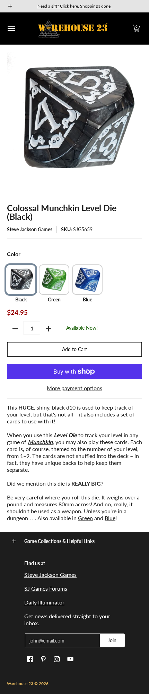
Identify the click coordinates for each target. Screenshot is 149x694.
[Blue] (87, 279)
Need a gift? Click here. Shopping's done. (74, 6)
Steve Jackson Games (29, 229)
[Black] (21, 279)
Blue (110, 518)
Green (85, 518)
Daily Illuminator (44, 602)
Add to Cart (74, 349)
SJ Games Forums (45, 588)
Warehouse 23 (20, 683)
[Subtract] (15, 328)
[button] (136, 28)
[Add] (48, 328)
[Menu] (11, 28)
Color (13, 254)
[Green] (54, 279)
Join (112, 640)
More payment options (74, 388)
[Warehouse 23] (72, 28)
